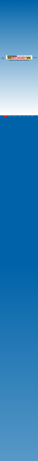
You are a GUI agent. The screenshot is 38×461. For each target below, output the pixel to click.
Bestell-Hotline (35, 57)
